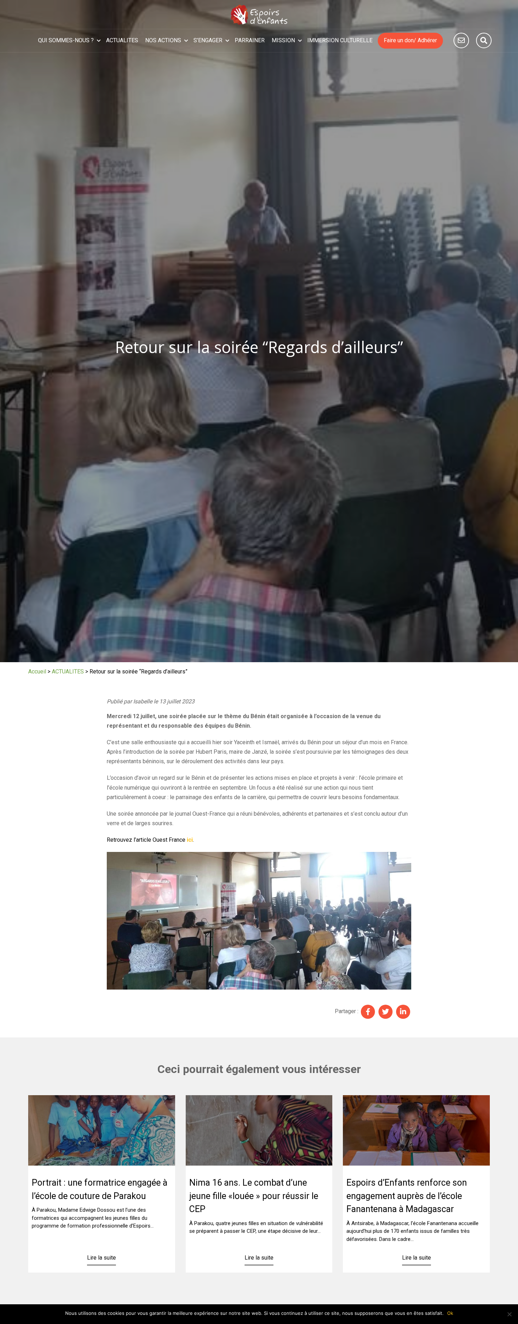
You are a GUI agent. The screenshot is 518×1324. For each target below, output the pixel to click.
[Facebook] (368, 1012)
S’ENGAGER (207, 40)
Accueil (37, 671)
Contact (461, 40)
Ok (450, 1313)
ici (190, 839)
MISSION (283, 40)
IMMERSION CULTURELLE (339, 40)
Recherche (484, 40)
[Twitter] (385, 1012)
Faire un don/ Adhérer (410, 40)
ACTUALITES (122, 40)
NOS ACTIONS (163, 40)
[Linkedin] (403, 1012)
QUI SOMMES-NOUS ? (66, 40)
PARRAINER (250, 40)
